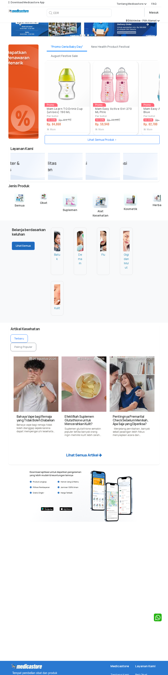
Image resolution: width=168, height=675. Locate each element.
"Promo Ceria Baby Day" (67, 47)
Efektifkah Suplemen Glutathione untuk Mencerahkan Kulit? (79, 420)
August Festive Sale (64, 56)
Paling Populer (23, 347)
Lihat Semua (23, 245)
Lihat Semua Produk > (102, 140)
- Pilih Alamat (149, 20)
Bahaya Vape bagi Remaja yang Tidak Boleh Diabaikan (35, 418)
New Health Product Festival (110, 47)
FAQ (154, 4)
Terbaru (19, 338)
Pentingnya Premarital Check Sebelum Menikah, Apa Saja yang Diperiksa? (130, 420)
